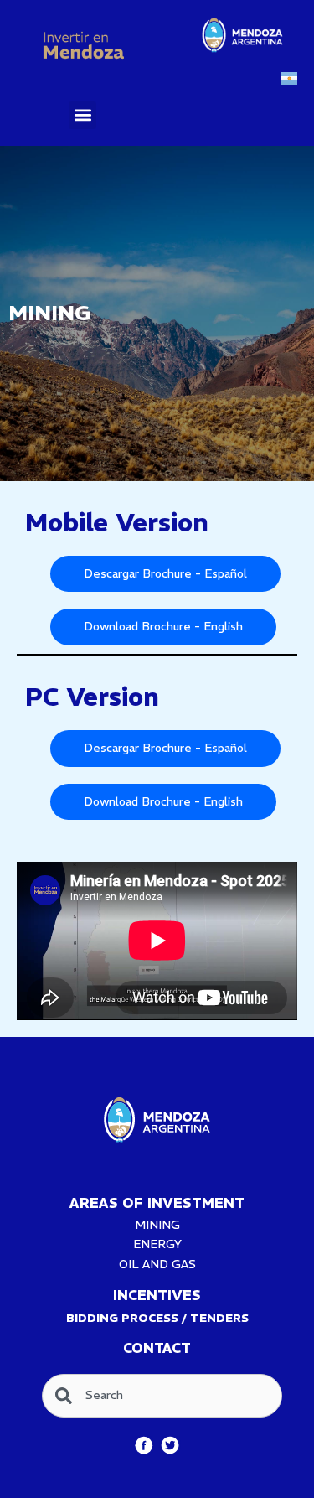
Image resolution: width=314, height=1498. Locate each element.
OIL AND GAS (157, 1264)
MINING (157, 1225)
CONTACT (157, 1348)
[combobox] (162, 1396)
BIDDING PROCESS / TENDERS (157, 1318)
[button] (82, 115)
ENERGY (157, 1244)
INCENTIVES (157, 1295)
